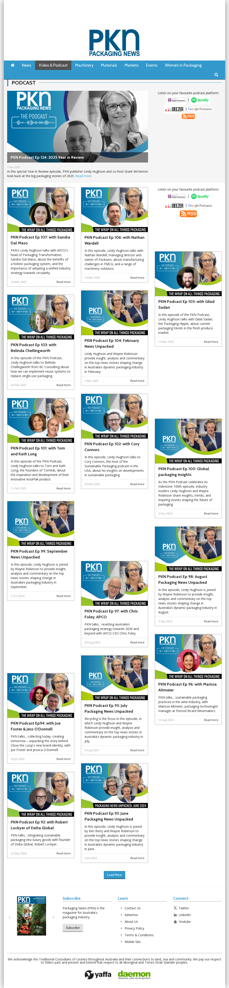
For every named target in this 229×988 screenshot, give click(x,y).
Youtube (185, 921)
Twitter (184, 908)
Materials (109, 65)
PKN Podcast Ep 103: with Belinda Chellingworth (33, 347)
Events (152, 65)
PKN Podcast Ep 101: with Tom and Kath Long (38, 451)
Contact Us (133, 908)
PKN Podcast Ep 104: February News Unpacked (112, 343)
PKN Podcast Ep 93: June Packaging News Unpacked (109, 816)
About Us (131, 921)
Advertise (131, 915)
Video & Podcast (53, 65)
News (26, 65)
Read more (83, 176)
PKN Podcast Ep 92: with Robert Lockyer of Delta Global (39, 825)
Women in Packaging (183, 65)
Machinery (84, 65)
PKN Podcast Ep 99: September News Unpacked (39, 554)
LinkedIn (185, 915)
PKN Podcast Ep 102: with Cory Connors (112, 446)
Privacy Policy (134, 928)
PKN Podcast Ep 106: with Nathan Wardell (114, 240)
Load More (114, 875)
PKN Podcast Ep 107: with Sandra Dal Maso (40, 240)
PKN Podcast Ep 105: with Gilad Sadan (186, 304)
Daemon (134, 975)
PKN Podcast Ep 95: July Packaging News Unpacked (109, 708)
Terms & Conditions (139, 935)
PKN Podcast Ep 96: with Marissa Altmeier (187, 687)
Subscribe (73, 928)
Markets (132, 65)
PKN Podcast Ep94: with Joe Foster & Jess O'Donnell (36, 726)
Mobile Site (133, 942)
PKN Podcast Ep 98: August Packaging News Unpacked (182, 579)
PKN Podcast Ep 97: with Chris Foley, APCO (111, 614)
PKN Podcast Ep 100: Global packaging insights (183, 471)
